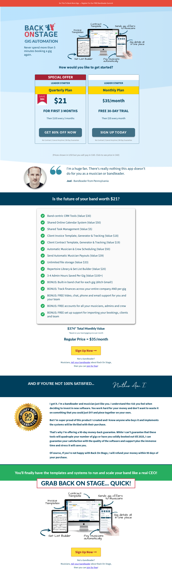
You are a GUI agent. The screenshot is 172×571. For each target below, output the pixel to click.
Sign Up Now (84, 350)
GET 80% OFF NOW (60, 132)
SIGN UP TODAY (113, 132)
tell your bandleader (80, 362)
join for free (92, 366)
